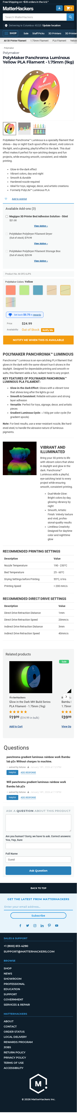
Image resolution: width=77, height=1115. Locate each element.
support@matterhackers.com (29, 951)
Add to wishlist (19, 199)
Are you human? (38, 838)
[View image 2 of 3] (24, 128)
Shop (8, 968)
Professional (14, 984)
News (8, 973)
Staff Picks (38, 33)
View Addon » (41, 226)
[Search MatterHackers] (70, 17)
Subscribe (38, 915)
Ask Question (38, 870)
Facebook (20, 925)
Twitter (27, 925)
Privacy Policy (15, 1057)
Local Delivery (15, 1037)
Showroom (12, 978)
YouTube (56, 925)
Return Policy (14, 1052)
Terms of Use (14, 1062)
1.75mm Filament (39, 40)
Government (13, 999)
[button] (38, 26)
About (8, 1021)
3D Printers (54, 33)
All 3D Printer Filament (15, 40)
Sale (26, 33)
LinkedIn (42, 925)
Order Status (14, 1031)
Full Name (12, 853)
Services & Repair (17, 1004)
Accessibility (13, 1068)
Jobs (7, 1047)
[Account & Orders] (59, 8)
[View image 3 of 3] (39, 128)
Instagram (35, 925)
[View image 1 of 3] (9, 128)
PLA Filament (59, 40)
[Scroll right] (66, 696)
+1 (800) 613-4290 (16, 946)
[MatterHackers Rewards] (10, 315)
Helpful (12, 772)
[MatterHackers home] (18, 8)
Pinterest (49, 925)
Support (10, 994)
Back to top (38, 888)
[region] (38, 93)
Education (12, 989)
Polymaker (11, 53)
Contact (10, 1026)
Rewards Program (18, 1042)
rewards (37, 315)
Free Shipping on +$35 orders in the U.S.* (25, 2)
